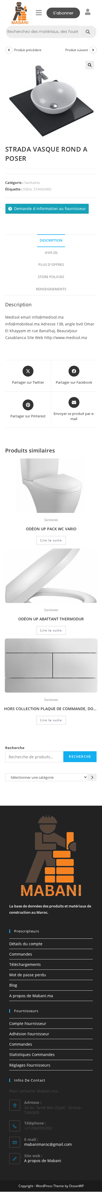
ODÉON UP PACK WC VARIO (51, 528)
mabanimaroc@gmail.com (48, 1144)
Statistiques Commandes (32, 1054)
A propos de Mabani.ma (31, 995)
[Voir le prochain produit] (93, 50)
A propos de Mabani (42, 1160)
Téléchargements (25, 964)
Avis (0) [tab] (51, 252)
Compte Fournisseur (27, 1023)
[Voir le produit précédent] (9, 50)
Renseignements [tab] (51, 289)
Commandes (20, 954)
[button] (38, 13)
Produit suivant (76, 50)
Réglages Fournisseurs (29, 1065)
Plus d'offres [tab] (51, 264)
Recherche (14, 747)
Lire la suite (51, 540)
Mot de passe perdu (27, 974)
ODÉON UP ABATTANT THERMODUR (51, 618)
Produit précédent (27, 50)
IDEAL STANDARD (37, 189)
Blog (13, 985)
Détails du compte (25, 943)
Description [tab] (51, 240)
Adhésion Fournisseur (29, 1033)
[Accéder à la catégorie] (92, 777)
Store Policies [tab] (51, 277)
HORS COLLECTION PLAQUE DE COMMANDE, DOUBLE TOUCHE (51, 708)
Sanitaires (32, 182)
